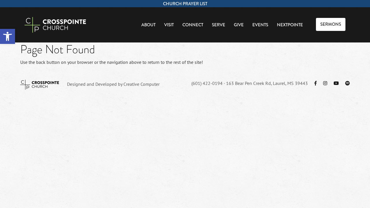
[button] (7, 36)
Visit (169, 25)
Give (239, 25)
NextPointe (290, 25)
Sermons (330, 24)
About (148, 25)
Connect (192, 25)
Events (260, 25)
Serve (218, 25)
